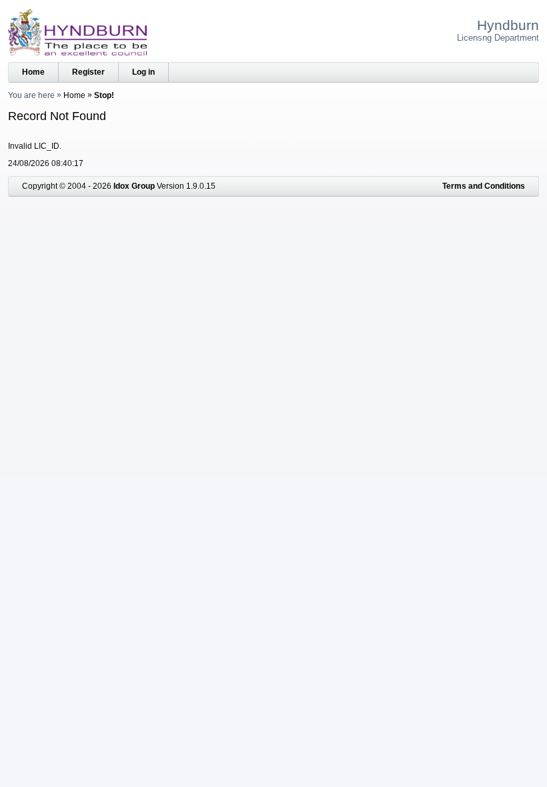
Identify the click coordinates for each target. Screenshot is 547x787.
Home (33, 72)
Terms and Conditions (483, 186)
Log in (143, 72)
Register (88, 72)
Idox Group (134, 186)
